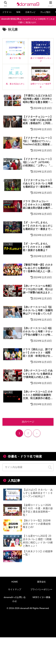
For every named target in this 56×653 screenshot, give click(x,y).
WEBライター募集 (41, 597)
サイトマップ (14, 589)
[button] (50, 467)
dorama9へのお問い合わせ (15, 599)
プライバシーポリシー (41, 589)
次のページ (28, 421)
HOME (14, 581)
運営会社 (41, 581)
